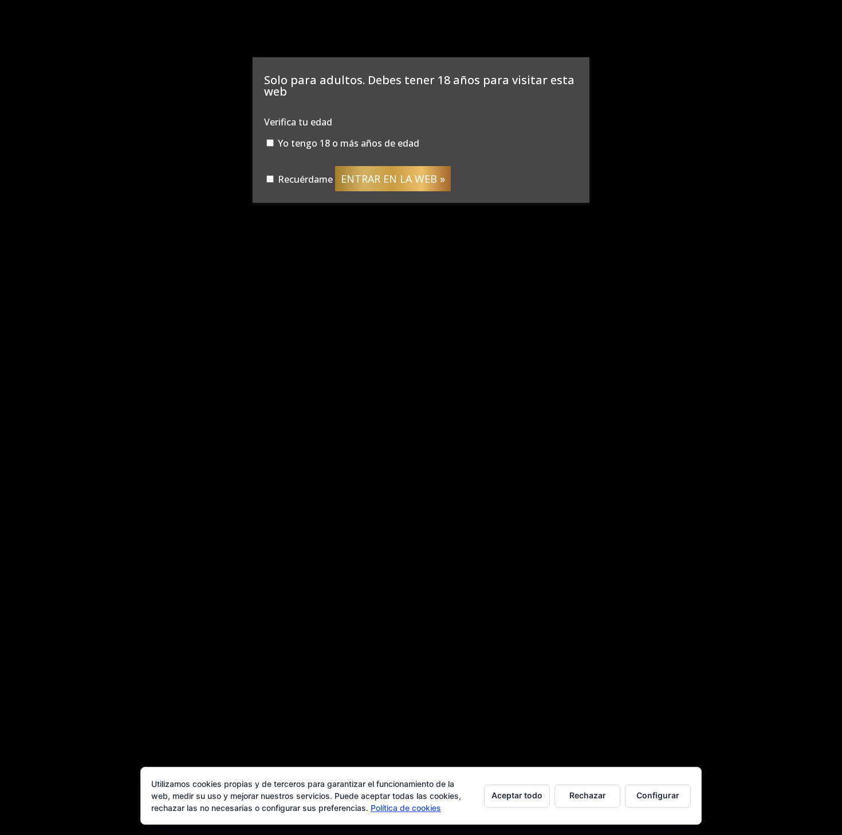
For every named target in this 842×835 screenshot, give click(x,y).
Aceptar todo (516, 795)
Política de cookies (406, 808)
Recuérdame (304, 179)
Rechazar (587, 795)
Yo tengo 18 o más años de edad (347, 143)
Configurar (657, 795)
